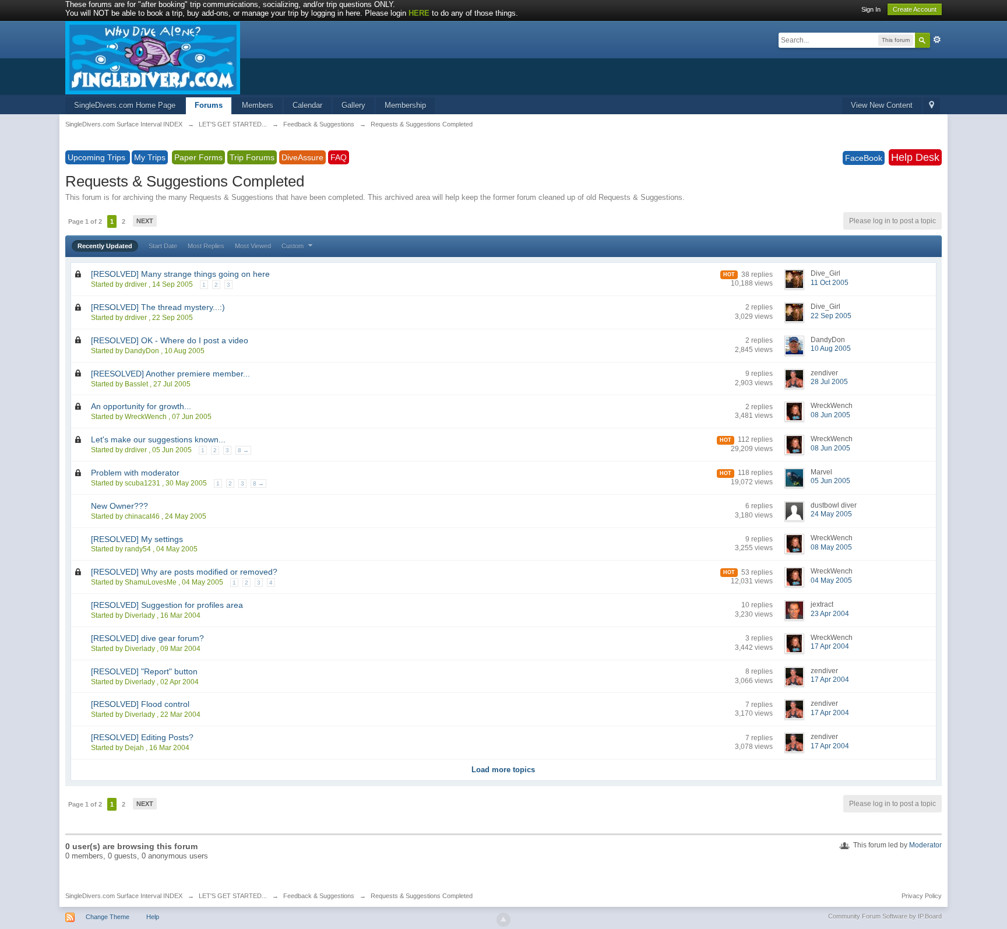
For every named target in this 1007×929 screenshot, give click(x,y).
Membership (405, 105)
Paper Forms (198, 157)
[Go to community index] (152, 56)
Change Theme (107, 916)
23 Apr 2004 (830, 614)
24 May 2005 (831, 514)
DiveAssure (302, 157)
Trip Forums (252, 157)
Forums (209, 105)
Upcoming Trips (98, 157)
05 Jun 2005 (830, 481)
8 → (243, 450)
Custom (293, 245)
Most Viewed (253, 245)
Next (144, 220)
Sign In (871, 9)
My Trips (150, 157)
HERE (419, 13)
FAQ (338, 157)
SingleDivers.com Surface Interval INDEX (123, 895)
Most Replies (206, 245)
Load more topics (503, 769)
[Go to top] (503, 920)
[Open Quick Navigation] (931, 105)
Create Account (914, 9)
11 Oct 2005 (829, 283)
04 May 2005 (831, 580)
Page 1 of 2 (85, 221)
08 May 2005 (831, 547)
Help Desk (915, 157)
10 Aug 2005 (831, 348)
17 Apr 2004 (830, 646)
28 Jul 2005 (829, 382)
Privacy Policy (922, 895)
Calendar (307, 105)
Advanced (937, 39)
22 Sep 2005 (831, 316)
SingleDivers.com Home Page (124, 105)
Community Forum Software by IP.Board (885, 916)
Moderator (925, 845)
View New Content (882, 105)
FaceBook (863, 158)
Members (257, 105)
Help (152, 916)
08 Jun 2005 (830, 415)
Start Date (163, 245)
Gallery (353, 105)
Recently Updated (105, 245)
